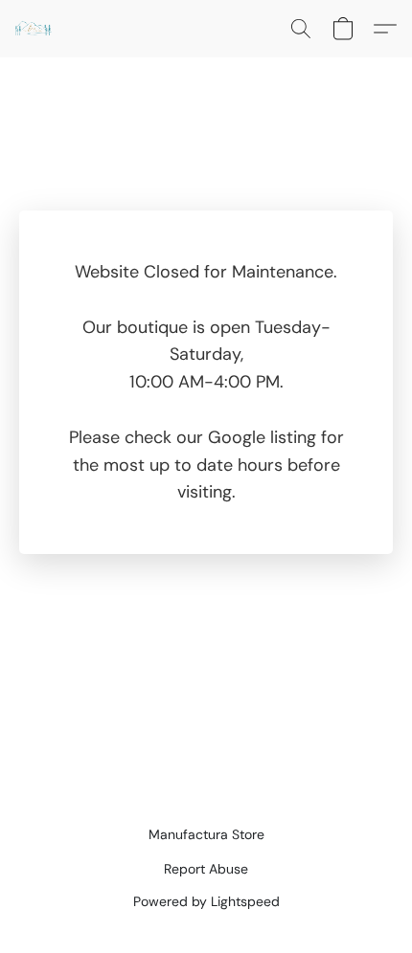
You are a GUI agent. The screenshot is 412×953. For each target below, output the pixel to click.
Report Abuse (206, 868)
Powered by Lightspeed (206, 901)
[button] (34, 28)
